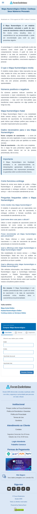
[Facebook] (14, 489)
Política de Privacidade (18, 414)
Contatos (18, 429)
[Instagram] (18, 489)
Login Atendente (18, 441)
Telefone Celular (9, 356)
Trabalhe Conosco (18, 445)
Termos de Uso (18, 417)
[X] (28, 489)
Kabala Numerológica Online (11, 310)
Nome (5, 342)
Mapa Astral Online (7, 308)
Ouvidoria (18, 420)
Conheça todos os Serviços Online (13, 313)
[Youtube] (9, 489)
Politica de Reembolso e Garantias (18, 411)
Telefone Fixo (7, 363)
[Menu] (3, 2)
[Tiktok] (23, 489)
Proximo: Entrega (26, 372)
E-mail (5, 349)
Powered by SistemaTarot (18, 505)
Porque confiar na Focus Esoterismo (18, 408)
